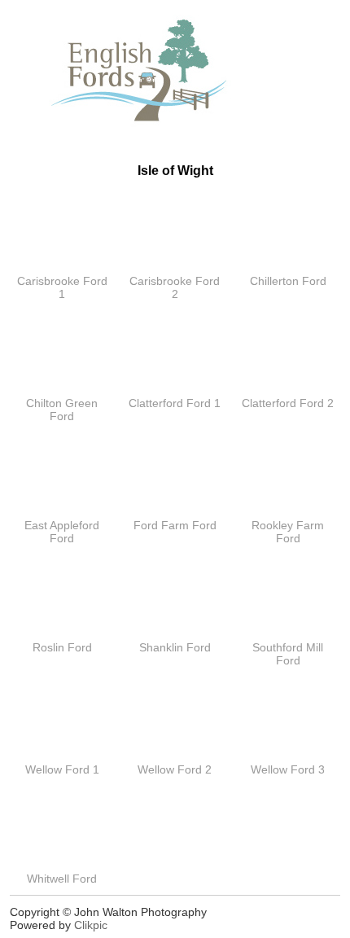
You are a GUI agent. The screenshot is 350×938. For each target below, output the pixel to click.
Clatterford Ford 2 (288, 403)
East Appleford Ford (61, 532)
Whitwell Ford (62, 878)
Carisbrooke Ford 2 (174, 287)
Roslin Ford (62, 647)
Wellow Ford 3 (288, 769)
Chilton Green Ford (62, 410)
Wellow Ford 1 (62, 769)
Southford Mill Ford (287, 654)
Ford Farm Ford (175, 525)
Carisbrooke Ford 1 (62, 287)
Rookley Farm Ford (288, 532)
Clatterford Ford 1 (175, 403)
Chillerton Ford (288, 280)
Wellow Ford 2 (175, 769)
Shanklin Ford (175, 647)
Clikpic (90, 924)
